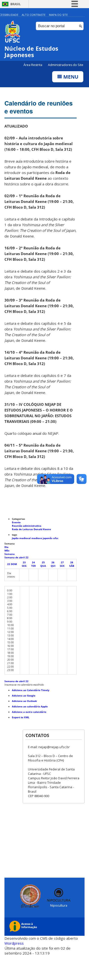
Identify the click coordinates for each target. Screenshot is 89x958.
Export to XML (20, 717)
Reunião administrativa (26, 525)
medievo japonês (42, 538)
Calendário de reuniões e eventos (38, 107)
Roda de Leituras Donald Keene (31, 529)
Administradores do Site (65, 65)
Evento (16, 522)
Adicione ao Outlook (24, 701)
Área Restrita (33, 65)
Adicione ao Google (23, 695)
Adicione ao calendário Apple (30, 706)
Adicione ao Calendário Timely (30, 690)
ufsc (55, 538)
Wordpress (14, 943)
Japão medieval (21, 538)
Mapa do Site (58, 15)
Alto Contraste (33, 15)
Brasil (15, 4)
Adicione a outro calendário (29, 712)
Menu (70, 76)
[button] (24, 684)
